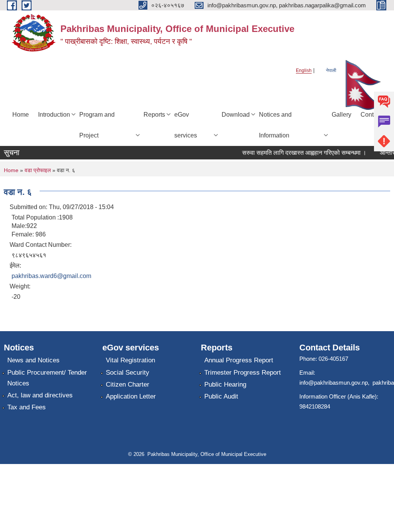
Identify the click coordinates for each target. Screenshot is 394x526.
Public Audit (221, 396)
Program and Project (97, 125)
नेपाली (331, 70)
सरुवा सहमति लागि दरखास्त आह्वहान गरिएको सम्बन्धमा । (301, 152)
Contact (371, 114)
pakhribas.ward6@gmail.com (51, 276)
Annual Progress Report (238, 360)
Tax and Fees (26, 407)
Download (236, 114)
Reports (154, 114)
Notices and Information (275, 125)
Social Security (127, 372)
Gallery (341, 114)
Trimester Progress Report (242, 372)
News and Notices (33, 360)
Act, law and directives (40, 395)
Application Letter (131, 396)
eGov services (185, 125)
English (304, 70)
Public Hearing (225, 384)
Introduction (54, 114)
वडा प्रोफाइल (38, 170)
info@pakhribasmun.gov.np (333, 382)
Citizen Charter (127, 384)
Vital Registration (130, 360)
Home (20, 114)
